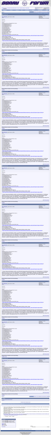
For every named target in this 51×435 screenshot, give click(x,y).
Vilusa (6, 356)
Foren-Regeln (3, 426)
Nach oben (48, 430)
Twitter (10, 416)
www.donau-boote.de (38, 430)
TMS (29, 433)
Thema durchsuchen (46, 13)
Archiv (42, 430)
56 (45, 396)
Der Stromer (4, 16)
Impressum (45, 430)
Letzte (48, 396)
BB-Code (3, 423)
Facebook (3, 400)
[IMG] (2, 424)
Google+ (13, 416)
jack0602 (3, 51)
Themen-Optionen (40, 13)
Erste (35, 396)
